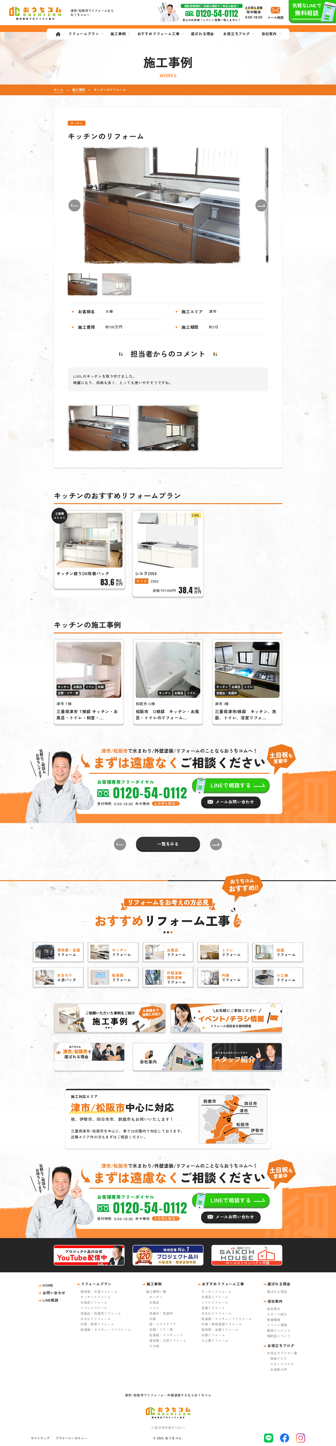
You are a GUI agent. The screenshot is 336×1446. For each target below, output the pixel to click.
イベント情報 (277, 1325)
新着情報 (273, 1319)
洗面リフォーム (213, 1307)
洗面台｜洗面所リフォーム (100, 1313)
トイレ (154, 1307)
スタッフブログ (282, 1364)
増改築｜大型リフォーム (99, 1291)
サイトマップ (40, 1438)
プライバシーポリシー (71, 1438)
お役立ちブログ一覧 (282, 1353)
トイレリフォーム (93, 1307)
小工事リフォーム (214, 1340)
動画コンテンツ (279, 1330)
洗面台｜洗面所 (161, 1313)
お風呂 (154, 1302)
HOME (48, 1285)
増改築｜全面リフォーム (220, 1329)
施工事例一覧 (156, 1291)
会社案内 (273, 1308)
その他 (154, 1346)
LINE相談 (51, 1300)
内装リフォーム (213, 1335)
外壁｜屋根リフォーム (97, 1324)
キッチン (156, 1296)
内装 (152, 1318)
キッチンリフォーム (95, 1296)
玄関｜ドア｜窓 (161, 1329)
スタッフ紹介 (277, 1314)
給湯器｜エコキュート (166, 1335)
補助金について (279, 1336)
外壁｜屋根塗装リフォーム (221, 1324)
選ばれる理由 (277, 1291)
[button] (74, 205)
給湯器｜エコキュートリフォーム (105, 1329)
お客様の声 (278, 1369)
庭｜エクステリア (162, 1324)
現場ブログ (278, 1358)
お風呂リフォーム (93, 1302)
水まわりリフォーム (95, 1318)
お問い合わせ (54, 1292)
